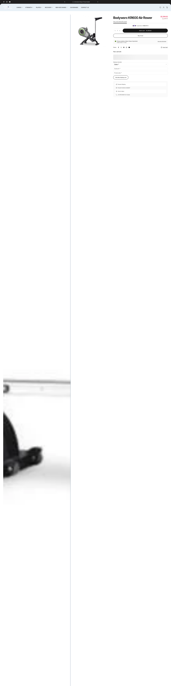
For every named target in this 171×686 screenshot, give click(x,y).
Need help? (165, 47)
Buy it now (140, 35)
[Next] (97, 2)
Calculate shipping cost (120, 77)
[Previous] (64, 2)
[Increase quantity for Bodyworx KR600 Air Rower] (120, 31)
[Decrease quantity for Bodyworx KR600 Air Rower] (114, 31)
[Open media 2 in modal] (90, 32)
